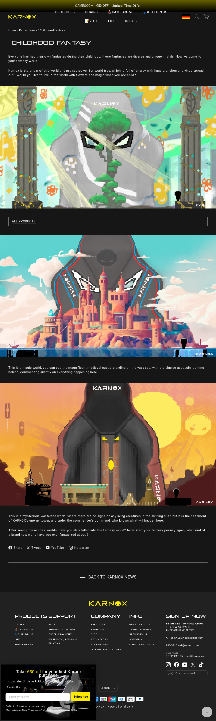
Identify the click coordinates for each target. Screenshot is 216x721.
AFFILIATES (98, 624)
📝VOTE (91, 21)
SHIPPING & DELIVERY (62, 629)
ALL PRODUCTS (24, 221)
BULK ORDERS (99, 644)
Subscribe (80, 696)
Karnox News (28, 30)
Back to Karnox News (111, 577)
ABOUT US (97, 629)
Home (12, 30)
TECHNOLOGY (99, 639)
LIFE (111, 21)
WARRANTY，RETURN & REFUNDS (63, 641)
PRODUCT (63, 12)
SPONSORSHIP (138, 634)
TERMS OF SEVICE (140, 629)
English (105, 688)
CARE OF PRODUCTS (141, 644)
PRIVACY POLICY (139, 624)
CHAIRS (91, 12)
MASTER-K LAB (24, 644)
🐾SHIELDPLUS (154, 12)
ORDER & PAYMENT (60, 634)
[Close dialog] (93, 667)
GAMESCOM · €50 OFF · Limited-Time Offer (108, 6)
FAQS (52, 624)
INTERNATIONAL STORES (106, 649)
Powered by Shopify (120, 706)
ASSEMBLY (136, 639)
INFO (129, 21)
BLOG (94, 634)
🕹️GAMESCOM (120, 12)
